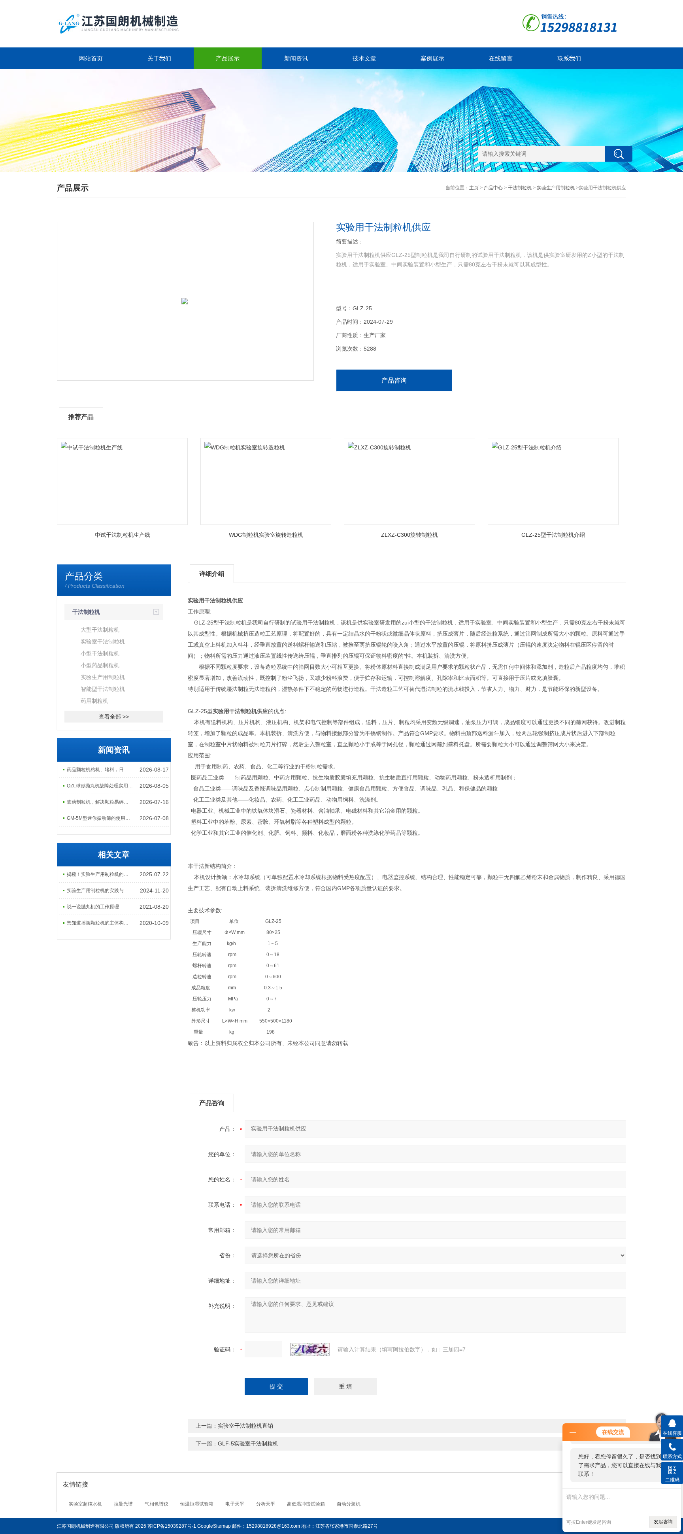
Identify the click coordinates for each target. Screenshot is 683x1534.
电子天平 (234, 1504)
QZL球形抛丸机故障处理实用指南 (101, 786)
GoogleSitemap (214, 1526)
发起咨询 (663, 1522)
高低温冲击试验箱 (306, 1504)
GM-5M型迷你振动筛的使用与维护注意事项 (101, 818)
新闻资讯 (296, 58)
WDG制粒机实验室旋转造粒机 (266, 535)
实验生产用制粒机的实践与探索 (100, 890)
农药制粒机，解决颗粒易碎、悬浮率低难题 (101, 802)
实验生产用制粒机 (556, 188)
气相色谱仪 (156, 1504)
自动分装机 (348, 1504)
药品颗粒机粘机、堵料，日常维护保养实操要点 (101, 769)
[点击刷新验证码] (310, 1349)
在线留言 (501, 58)
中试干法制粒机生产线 (122, 535)
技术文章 (364, 58)
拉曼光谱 (123, 1504)
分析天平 (265, 1504)
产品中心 (493, 188)
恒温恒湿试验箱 (196, 1504)
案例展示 (432, 58)
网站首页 (91, 58)
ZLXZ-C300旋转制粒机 (409, 535)
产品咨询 (394, 380)
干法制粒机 (520, 188)
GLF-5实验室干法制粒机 (248, 1443)
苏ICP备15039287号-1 (171, 1526)
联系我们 (569, 58)
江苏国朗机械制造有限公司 (85, 1526)
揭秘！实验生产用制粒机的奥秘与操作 (101, 874)
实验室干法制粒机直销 (245, 1426)
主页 (474, 188)
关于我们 (159, 58)
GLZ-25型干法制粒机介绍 (553, 535)
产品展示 (228, 58)
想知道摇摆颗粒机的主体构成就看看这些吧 (101, 923)
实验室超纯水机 (85, 1504)
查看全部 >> (114, 716)
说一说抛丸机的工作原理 (93, 906)
